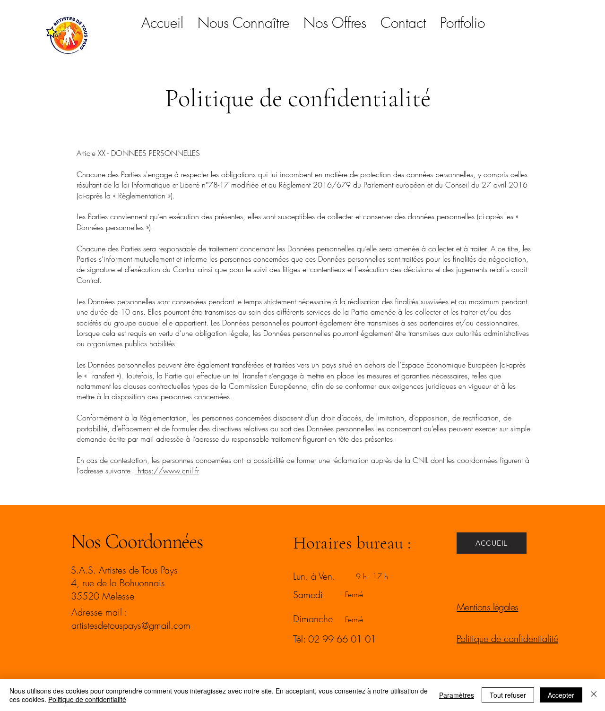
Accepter (561, 695)
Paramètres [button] (456, 695)
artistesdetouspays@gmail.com (130, 625)
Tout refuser (508, 695)
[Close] (593, 694)
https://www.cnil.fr (167, 470)
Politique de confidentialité (87, 699)
